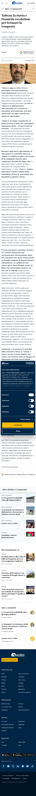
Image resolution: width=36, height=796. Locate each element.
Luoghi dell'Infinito (23, 710)
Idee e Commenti (23, 673)
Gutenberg (4, 710)
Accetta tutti (18, 425)
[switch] (31, 400)
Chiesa (3, 692)
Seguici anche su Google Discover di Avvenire (20, 474)
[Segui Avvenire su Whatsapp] (23, 766)
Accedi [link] (32, 3)
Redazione (21, 721)
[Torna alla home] (2, 8)
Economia (21, 677)
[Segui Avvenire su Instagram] (8, 766)
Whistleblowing (16, 778)
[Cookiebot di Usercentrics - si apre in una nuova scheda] (26, 363)
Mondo (3, 683)
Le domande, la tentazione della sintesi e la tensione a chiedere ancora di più (12, 512)
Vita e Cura (21, 680)
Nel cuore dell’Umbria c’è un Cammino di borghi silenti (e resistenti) (13, 575)
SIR (2, 742)
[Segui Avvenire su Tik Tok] (32, 766)
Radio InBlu (21, 742)
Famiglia (20, 683)
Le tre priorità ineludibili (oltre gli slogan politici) (11, 499)
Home (3, 673)
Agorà (3, 686)
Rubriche (21, 686)
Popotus (20, 704)
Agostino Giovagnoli (9, 32)
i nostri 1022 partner (13, 372)
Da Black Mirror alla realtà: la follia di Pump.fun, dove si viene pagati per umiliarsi (13, 559)
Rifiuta (18, 431)
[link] (17, 2)
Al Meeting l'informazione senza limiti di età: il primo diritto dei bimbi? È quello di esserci (13, 592)
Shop (19, 727)
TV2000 (4, 745)
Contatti (3, 731)
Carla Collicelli (7, 617)
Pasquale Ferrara (8, 641)
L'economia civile (6, 707)
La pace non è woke (9, 523)
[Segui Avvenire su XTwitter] (13, 766)
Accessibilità (5, 778)
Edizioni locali (5, 704)
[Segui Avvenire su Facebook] (3, 766)
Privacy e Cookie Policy (22, 775)
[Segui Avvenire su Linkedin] (18, 766)
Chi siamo (4, 721)
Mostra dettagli (25, 419)
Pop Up (20, 707)
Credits (25, 778)
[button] (2, 3)
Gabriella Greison (8, 631)
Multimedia (21, 689)
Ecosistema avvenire (24, 692)
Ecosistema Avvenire (7, 724)
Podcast (3, 689)
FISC (19, 745)
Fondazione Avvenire (7, 727)
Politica (3, 680)
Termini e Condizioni (8, 775)
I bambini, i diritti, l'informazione (9, 536)
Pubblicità (21, 724)
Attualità (4, 677)
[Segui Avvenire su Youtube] (27, 766)
